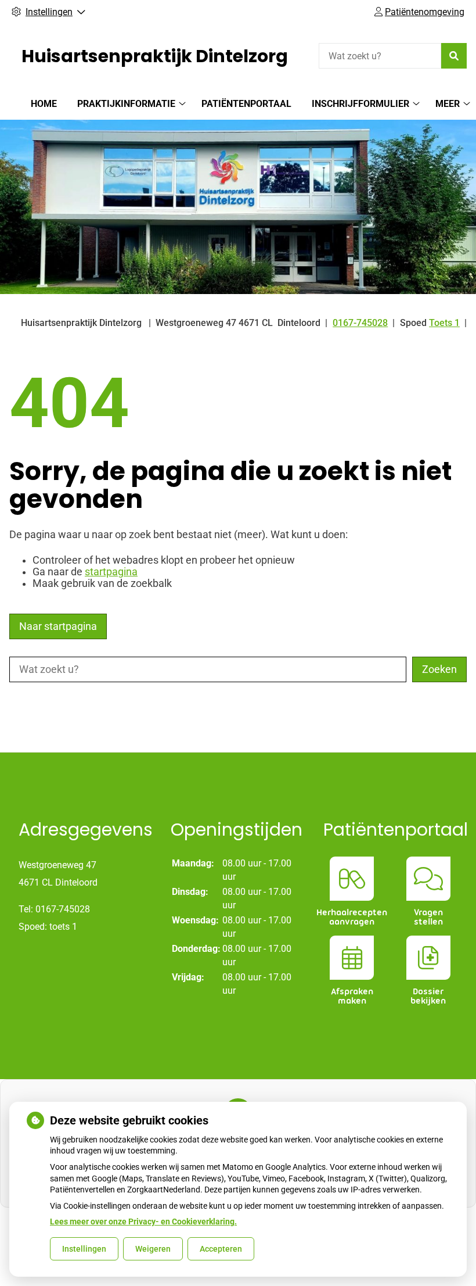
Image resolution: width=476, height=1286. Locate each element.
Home (44, 103)
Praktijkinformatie (126, 103)
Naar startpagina (58, 626)
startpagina (111, 572)
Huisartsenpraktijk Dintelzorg (154, 56)
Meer (447, 103)
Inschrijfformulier (360, 103)
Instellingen (84, 1248)
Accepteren (221, 1248)
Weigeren (153, 1248)
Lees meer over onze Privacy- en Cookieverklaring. (143, 1221)
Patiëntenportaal (246, 103)
